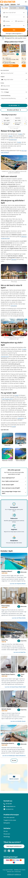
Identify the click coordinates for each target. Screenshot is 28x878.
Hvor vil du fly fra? (5, 70)
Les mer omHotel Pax (20, 652)
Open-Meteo (16, 128)
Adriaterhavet (13, 139)
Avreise (2, 83)
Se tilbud (11, 65)
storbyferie (14, 305)
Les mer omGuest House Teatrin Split (15, 687)
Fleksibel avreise (4, 89)
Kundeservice (9, 809)
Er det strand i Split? (8, 484)
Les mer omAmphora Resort (18, 583)
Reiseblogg (7, 836)
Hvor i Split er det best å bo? (10, 481)
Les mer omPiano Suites (19, 618)
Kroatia (20, 134)
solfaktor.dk (10, 874)
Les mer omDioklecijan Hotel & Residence (14, 755)
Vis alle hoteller (13, 105)
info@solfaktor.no (10, 806)
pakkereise (21, 418)
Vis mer (14, 760)
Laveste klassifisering (5, 95)
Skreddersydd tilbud (13, 110)
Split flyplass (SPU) (7, 399)
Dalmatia (13, 259)
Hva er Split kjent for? (8, 478)
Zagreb (11, 136)
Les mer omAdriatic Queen (18, 721)
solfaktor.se (17, 874)
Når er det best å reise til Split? (11, 488)
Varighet (2, 76)
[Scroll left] (2, 121)
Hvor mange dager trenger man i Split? (11, 492)
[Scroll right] (26, 121)
